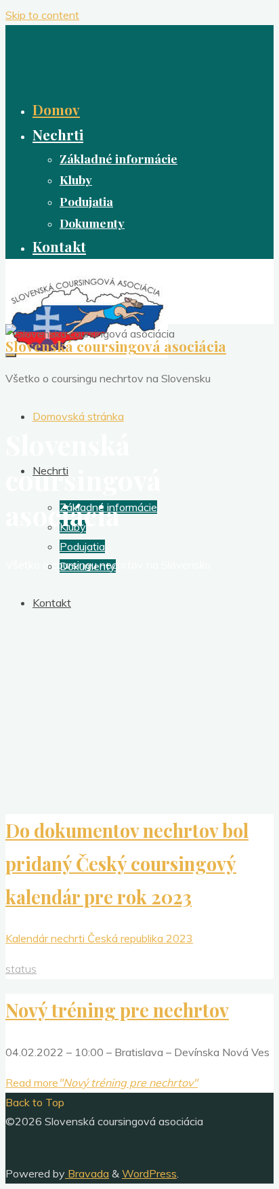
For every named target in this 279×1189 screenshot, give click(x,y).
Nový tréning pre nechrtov (117, 1010)
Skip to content (42, 15)
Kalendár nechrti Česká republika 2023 (99, 938)
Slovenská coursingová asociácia (115, 345)
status (21, 968)
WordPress (149, 1173)
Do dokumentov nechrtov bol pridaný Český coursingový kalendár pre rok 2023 (127, 863)
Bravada (87, 1173)
